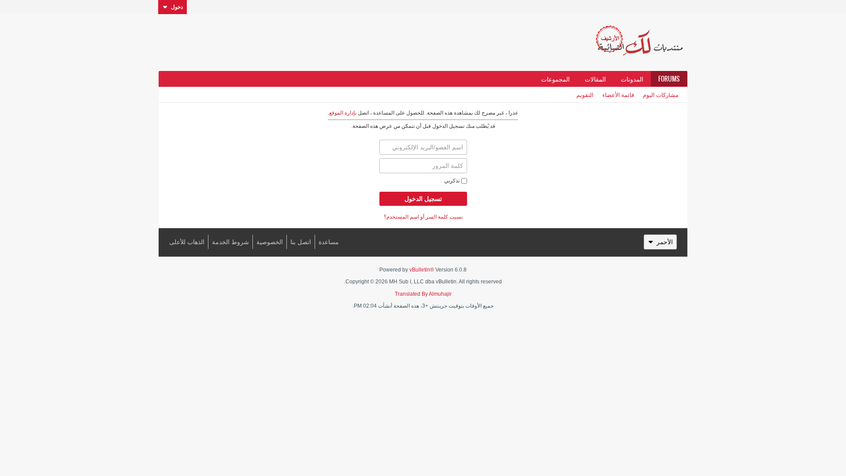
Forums (669, 79)
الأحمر (665, 241)
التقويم (585, 94)
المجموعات (555, 79)
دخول (177, 7)
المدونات (632, 79)
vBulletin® (421, 270)
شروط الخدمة (230, 241)
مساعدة (329, 241)
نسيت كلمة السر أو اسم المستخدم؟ (423, 217)
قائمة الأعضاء (618, 94)
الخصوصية (269, 241)
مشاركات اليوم (661, 94)
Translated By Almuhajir (423, 294)
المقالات (595, 79)
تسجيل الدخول (423, 198)
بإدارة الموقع (342, 113)
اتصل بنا (300, 241)
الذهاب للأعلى (186, 241)
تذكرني (452, 181)
